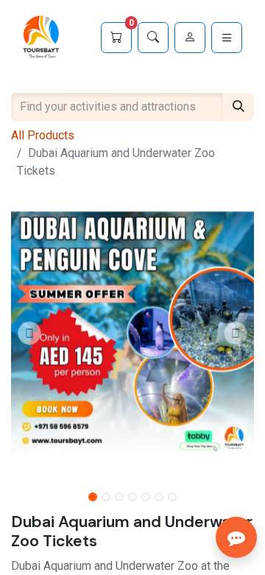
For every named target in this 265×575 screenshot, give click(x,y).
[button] (29, 333)
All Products (42, 135)
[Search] (153, 37)
